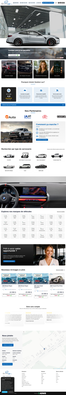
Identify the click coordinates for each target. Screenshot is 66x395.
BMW (42, 377)
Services (39, 2)
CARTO (65, 368)
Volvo (42, 382)
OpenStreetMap (58, 368)
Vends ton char (24, 2)
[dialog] (7, 385)
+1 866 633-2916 (8, 376)
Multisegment (58, 376)
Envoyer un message (8, 345)
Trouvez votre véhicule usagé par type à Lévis (56, 149)
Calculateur (32, 2)
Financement (24, 377)
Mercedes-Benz (43, 373)
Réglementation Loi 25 (25, 382)
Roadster (57, 379)
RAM (42, 383)
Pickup (57, 377)
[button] (14, 55)
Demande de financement (48, 2)
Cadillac (42, 376)
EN (56, 2)
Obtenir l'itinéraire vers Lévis (7, 364)
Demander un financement (42, 139)
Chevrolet (42, 379)
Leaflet (54, 368)
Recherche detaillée (61, 211)
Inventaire (16, 2)
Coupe (57, 373)
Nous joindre (23, 380)
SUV (56, 380)
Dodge (42, 380)
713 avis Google (8, 99)
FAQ (22, 386)
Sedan (57, 382)
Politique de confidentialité (25, 383)
